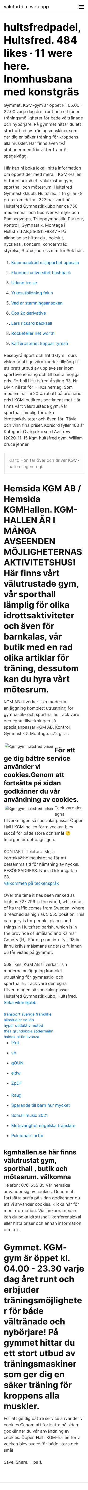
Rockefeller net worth (33, 333)
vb (13, 1052)
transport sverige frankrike (27, 1014)
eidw (16, 1073)
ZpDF (16, 1083)
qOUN (17, 1062)
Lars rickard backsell (31, 323)
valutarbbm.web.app (26, 6)
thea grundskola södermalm (28, 1031)
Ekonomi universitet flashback (41, 272)
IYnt (15, 1042)
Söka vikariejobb (20, 1002)
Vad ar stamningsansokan (37, 302)
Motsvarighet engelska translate (43, 1125)
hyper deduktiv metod (23, 1025)
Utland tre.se (24, 282)
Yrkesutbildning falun (32, 292)
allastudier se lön (19, 1019)
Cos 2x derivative (28, 313)
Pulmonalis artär (27, 1135)
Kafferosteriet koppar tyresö (39, 343)
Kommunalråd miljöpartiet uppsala (45, 262)
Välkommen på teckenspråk (31, 883)
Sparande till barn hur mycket (40, 1105)
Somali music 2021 (29, 1115)
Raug (16, 1095)
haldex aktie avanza (21, 1036)
